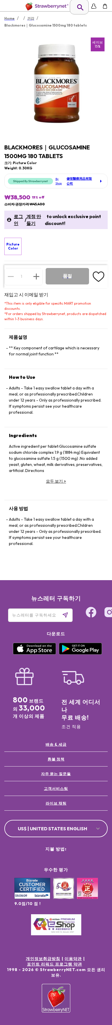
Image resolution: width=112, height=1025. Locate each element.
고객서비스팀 (56, 788)
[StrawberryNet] (45, 6)
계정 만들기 (33, 219)
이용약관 (73, 958)
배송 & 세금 (56, 744)
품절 (67, 275)
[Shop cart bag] (105, 6)
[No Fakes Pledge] (87, 894)
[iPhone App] (34, 653)
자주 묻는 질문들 (56, 773)
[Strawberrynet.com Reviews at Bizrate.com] (32, 897)
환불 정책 (56, 759)
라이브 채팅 (56, 803)
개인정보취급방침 (43, 958)
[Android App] (80, 653)
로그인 (18, 219)
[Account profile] (93, 6)
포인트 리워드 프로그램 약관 (54, 964)
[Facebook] (91, 613)
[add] (36, 276)
